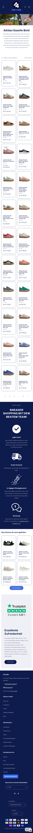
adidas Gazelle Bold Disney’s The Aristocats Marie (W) (24, 326)
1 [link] (5, 396)
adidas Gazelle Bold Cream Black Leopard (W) (24, 217)
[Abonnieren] (26, 787)
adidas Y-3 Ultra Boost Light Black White (8, 553)
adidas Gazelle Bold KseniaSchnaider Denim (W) (24, 355)
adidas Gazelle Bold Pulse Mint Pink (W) (7, 326)
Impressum (6, 727)
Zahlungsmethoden (8, 764)
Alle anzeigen (16, 588)
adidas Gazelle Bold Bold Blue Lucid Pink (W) (7, 383)
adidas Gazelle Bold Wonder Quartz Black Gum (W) (8, 217)
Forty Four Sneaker (13, 828)
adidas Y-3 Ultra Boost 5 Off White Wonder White (8, 578)
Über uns (5, 701)
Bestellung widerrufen (10, 776)
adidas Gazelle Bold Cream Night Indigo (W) (8, 106)
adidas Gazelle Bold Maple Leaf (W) (23, 383)
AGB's (5, 734)
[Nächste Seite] (28, 396)
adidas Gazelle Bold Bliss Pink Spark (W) (23, 272)
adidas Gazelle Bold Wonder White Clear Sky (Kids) (24, 245)
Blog (4, 716)
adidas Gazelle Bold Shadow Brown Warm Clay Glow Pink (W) (8, 133)
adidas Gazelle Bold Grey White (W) (7, 78)
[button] (3, 7)
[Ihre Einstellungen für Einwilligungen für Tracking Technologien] (30, 830)
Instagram (6, 705)
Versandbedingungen (9, 738)
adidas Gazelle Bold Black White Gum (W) (8, 272)
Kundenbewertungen (9, 768)
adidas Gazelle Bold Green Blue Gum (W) (23, 299)
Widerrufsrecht (7, 742)
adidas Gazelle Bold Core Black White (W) (23, 161)
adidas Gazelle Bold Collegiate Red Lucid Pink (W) (8, 245)
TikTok (5, 708)
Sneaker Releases (8, 712)
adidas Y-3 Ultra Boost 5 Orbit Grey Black (24, 553)
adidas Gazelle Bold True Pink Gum (8, 160)
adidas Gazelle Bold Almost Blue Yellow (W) (8, 189)
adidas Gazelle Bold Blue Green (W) (7, 299)
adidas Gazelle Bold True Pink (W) (24, 132)
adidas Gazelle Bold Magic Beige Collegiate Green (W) (24, 78)
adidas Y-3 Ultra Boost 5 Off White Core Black (24, 578)
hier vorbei (14, 691)
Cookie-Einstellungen (9, 746)
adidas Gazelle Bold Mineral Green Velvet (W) (24, 106)
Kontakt (5, 772)
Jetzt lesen (10, 662)
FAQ (4, 760)
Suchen (5, 757)
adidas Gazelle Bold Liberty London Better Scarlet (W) (23, 189)
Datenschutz (6, 731)
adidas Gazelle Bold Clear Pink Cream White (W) (8, 354)
